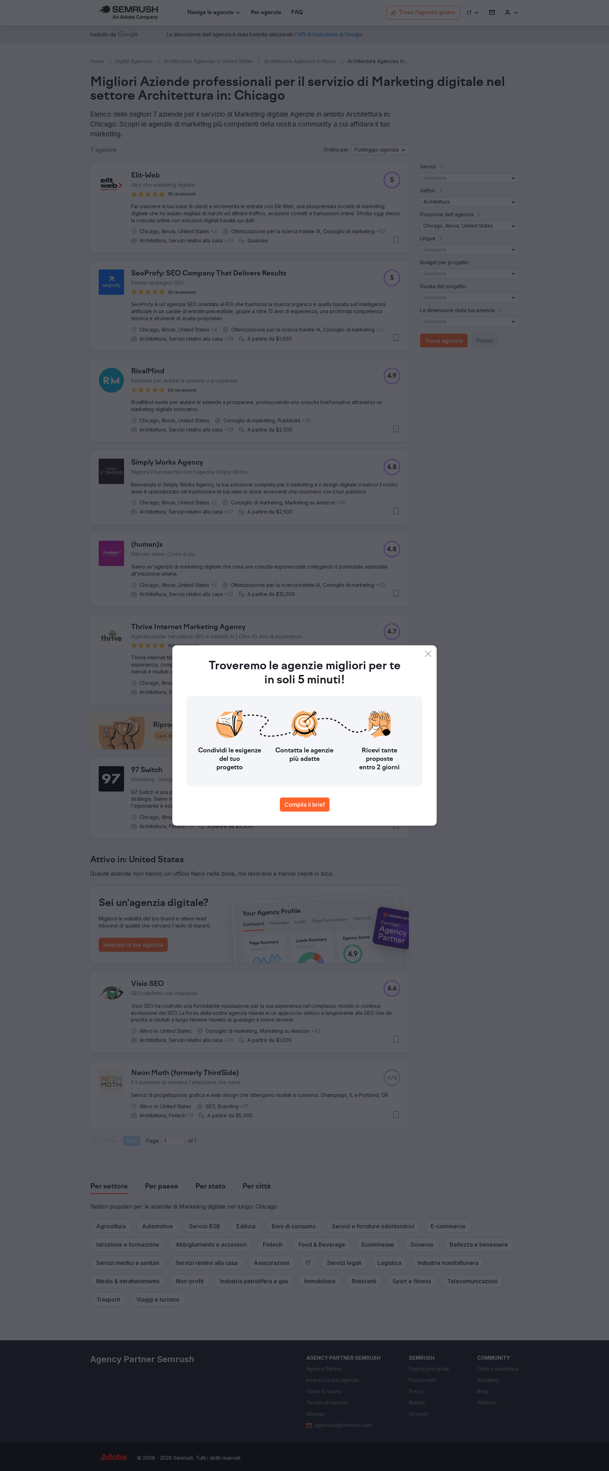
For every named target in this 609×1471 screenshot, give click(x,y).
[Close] (428, 653)
